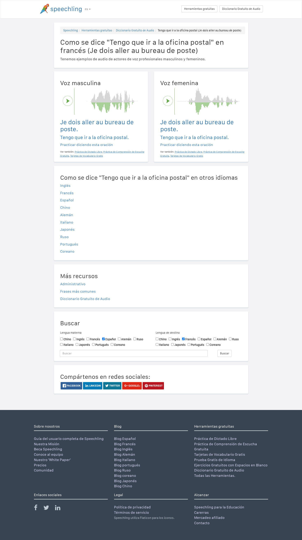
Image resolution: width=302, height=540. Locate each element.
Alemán (66, 215)
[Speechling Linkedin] (60, 508)
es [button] (87, 9)
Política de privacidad (132, 507)
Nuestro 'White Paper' (52, 460)
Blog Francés (125, 444)
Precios (40, 465)
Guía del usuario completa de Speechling (69, 438)
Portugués (69, 244)
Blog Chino (123, 486)
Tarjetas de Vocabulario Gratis (219, 454)
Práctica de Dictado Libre (215, 438)
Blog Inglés (123, 449)
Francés (67, 193)
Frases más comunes (78, 291)
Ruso (64, 237)
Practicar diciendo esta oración (86, 145)
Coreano (67, 251)
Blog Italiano (124, 460)
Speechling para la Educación (219, 507)
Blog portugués (127, 465)
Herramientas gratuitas (199, 8)
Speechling (70, 30)
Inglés (65, 185)
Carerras (201, 512)
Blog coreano (125, 475)
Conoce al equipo (48, 454)
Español (67, 200)
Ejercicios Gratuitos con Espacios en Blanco (230, 465)
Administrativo (72, 284)
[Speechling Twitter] (48, 508)
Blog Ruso (122, 470)
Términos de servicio (131, 512)
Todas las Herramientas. (214, 475)
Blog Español (125, 438)
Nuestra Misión (46, 444)
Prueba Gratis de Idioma (214, 460)
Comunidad (44, 470)
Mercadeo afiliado (209, 517)
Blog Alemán (124, 454)
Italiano (66, 222)
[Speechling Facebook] (38, 508)
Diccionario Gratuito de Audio (241, 8)
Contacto (202, 523)
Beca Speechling (48, 449)
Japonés (67, 229)
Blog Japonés (125, 481)
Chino (65, 207)
